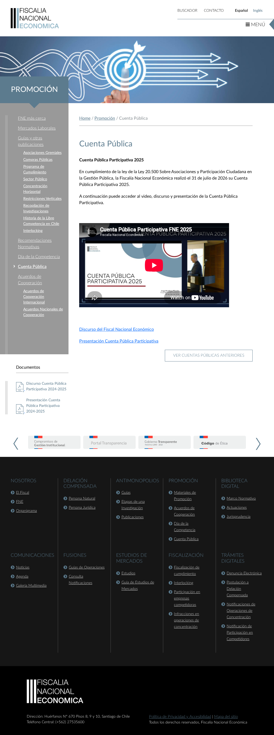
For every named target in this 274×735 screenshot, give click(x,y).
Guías (126, 493)
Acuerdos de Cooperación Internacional (34, 296)
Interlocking (33, 231)
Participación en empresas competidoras (187, 598)
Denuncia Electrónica (244, 573)
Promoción (104, 118)
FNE (19, 502)
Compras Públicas (37, 160)
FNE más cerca (32, 118)
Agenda (22, 576)
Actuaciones (237, 508)
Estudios (128, 573)
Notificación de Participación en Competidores (240, 632)
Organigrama (26, 511)
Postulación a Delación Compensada (238, 589)
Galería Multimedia (31, 586)
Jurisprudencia (238, 517)
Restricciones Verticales (42, 199)
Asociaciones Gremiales (42, 153)
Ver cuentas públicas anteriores (208, 355)
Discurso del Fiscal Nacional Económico (116, 329)
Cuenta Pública (32, 267)
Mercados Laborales (37, 128)
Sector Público (35, 179)
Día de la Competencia (39, 257)
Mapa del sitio (226, 717)
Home (84, 118)
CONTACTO (214, 11)
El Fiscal (22, 493)
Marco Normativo (241, 498)
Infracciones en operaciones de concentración (186, 620)
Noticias (22, 567)
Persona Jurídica (82, 508)
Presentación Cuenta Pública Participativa (118, 341)
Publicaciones (132, 517)
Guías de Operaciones (87, 567)
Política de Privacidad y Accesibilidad (180, 717)
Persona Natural (82, 498)
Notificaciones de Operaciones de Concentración (241, 610)
